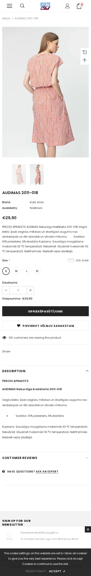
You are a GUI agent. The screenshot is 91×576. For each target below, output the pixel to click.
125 (11, 338)
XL (37, 271)
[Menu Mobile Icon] (9, 6)
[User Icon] (67, 6)
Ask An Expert (47, 471)
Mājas (6, 18)
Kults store (37, 202)
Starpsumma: (11, 298)
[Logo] (45, 5)
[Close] (88, 529)
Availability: (10, 208)
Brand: (6, 202)
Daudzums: (10, 282)
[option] (45, 92)
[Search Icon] (22, 6)
